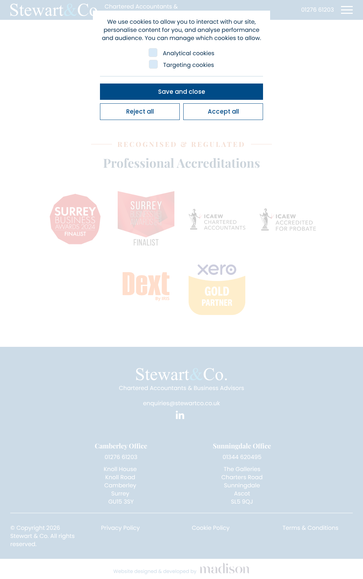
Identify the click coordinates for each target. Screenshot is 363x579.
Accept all (223, 111)
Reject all (140, 111)
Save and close (181, 91)
